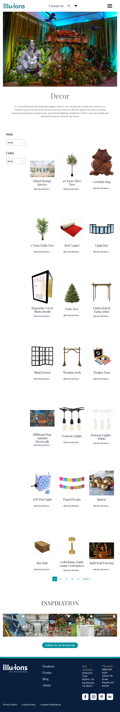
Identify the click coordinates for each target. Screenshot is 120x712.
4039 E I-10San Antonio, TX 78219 (88, 682)
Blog (46, 679)
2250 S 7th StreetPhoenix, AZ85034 (108, 680)
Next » (86, 578)
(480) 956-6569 (107, 671)
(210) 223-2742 (87, 674)
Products (48, 666)
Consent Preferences (50, 704)
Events (47, 673)
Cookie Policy (29, 704)
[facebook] (85, 697)
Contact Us (56, 6)
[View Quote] (76, 6)
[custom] (101, 697)
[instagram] (93, 697)
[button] (14, 625)
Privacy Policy (10, 704)
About (47, 685)
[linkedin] (110, 697)
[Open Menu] (109, 6)
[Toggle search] (69, 6)
